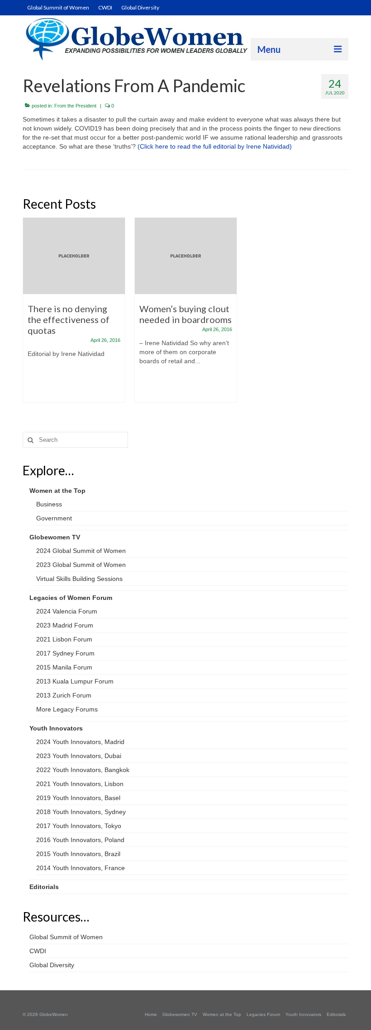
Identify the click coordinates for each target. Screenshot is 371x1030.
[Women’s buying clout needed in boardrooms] (186, 256)
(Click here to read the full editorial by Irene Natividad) (215, 146)
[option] (74, 314)
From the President (75, 105)
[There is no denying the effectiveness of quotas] (74, 256)
